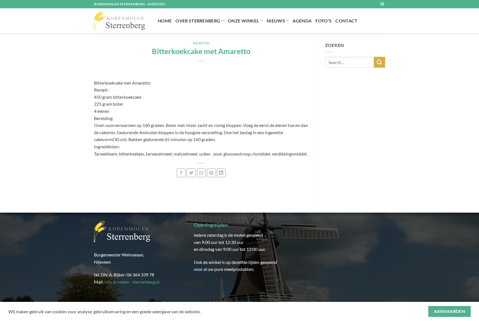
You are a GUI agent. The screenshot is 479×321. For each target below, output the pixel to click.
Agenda (302, 20)
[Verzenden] (379, 62)
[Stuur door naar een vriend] (201, 172)
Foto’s (323, 20)
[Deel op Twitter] (191, 172)
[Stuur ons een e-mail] (382, 4)
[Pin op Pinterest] (211, 172)
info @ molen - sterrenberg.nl (132, 281)
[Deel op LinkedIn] (221, 172)
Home (165, 20)
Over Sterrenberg (197, 20)
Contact (346, 20)
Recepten (201, 43)
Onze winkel (243, 20)
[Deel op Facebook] (181, 172)
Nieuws (276, 20)
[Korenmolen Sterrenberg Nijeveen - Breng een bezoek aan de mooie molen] (121, 20)
